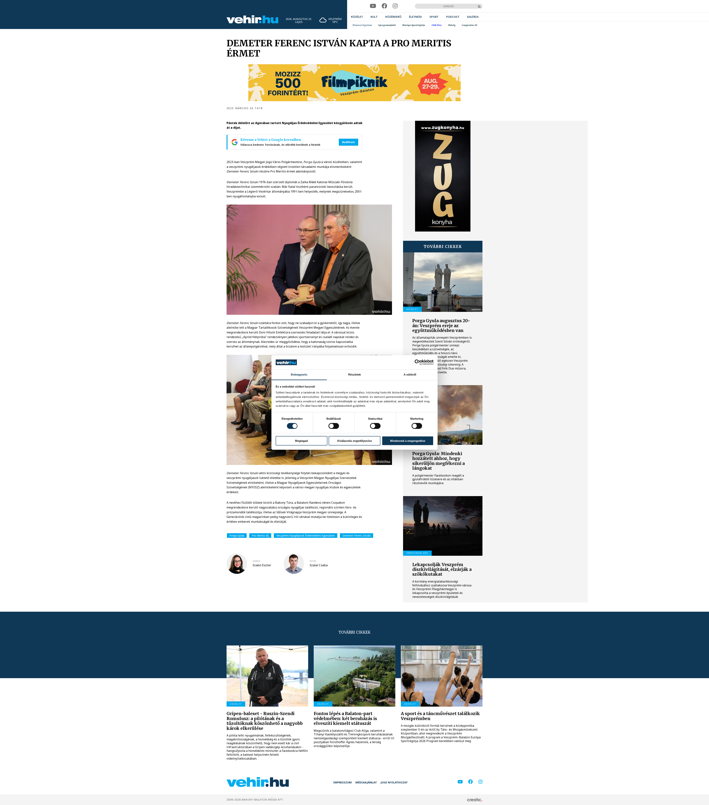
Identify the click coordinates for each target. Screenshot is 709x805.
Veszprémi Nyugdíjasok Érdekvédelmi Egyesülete (305, 535)
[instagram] (395, 6)
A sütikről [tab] (410, 374)
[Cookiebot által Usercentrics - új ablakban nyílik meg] (417, 362)
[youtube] (373, 6)
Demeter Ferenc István (356, 535)
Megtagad (301, 440)
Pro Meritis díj (260, 535)
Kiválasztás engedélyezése (354, 440)
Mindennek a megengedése (407, 440)
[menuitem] (357, 16)
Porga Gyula (237, 535)
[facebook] (384, 6)
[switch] (333, 426)
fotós (313, 561)
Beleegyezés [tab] (299, 374)
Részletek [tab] (354, 374)
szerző (256, 561)
